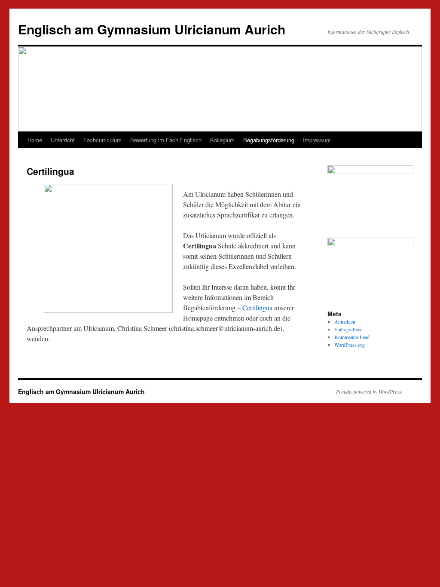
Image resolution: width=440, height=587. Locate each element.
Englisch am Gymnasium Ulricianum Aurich (151, 29)
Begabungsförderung (268, 140)
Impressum (317, 140)
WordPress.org (349, 344)
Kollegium (222, 140)
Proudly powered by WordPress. (369, 391)
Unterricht (63, 140)
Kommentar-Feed (352, 336)
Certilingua (257, 307)
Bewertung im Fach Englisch (166, 140)
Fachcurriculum (102, 140)
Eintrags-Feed (348, 329)
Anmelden (344, 321)
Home (35, 140)
